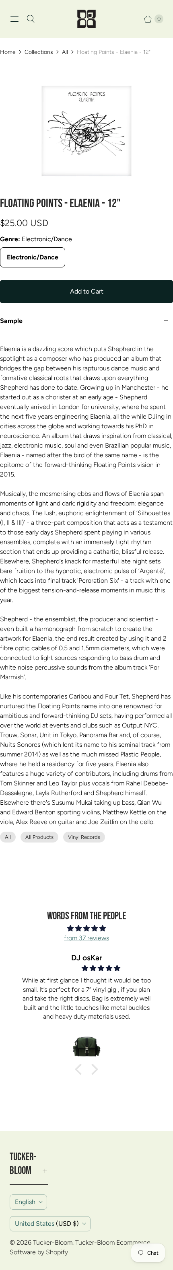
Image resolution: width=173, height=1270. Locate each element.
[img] (86, 928)
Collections (39, 52)
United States (47, 1223)
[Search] (31, 19)
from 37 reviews (86, 938)
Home (8, 52)
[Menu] (14, 19)
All (65, 52)
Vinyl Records (84, 837)
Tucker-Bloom (52, 1242)
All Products (39, 837)
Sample (11, 321)
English (25, 1202)
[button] (80, 1069)
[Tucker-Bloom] (86, 19)
